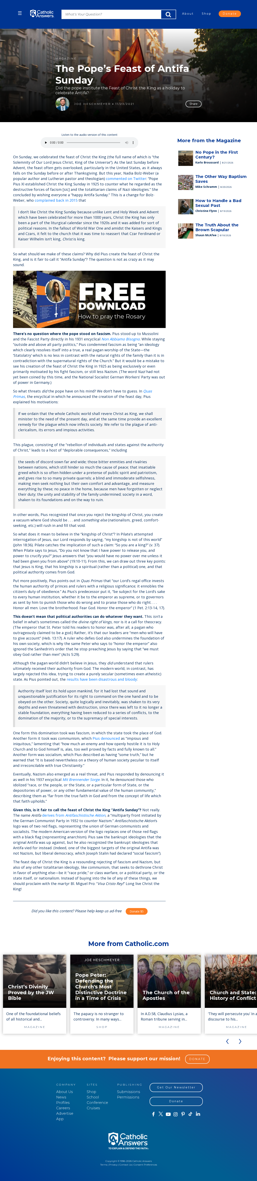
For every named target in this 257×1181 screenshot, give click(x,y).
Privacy (113, 1164)
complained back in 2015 (56, 200)
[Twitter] (160, 1114)
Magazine (66, 58)
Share (194, 104)
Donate (230, 13)
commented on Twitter (126, 178)
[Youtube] (168, 1114)
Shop (206, 13)
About (188, 13)
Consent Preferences (145, 1164)
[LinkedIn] (198, 1114)
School (93, 1097)
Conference (97, 1102)
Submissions (128, 1092)
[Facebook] (153, 1114)
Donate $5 (137, 911)
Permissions (128, 1097)
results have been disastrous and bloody (102, 679)
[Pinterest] (183, 1114)
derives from (73, 815)
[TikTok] (190, 1114)
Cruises (93, 1108)
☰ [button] (20, 13)
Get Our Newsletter (176, 1087)
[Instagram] (175, 1114)
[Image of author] (62, 104)
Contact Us (125, 1164)
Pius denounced (106, 738)
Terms (103, 1164)
